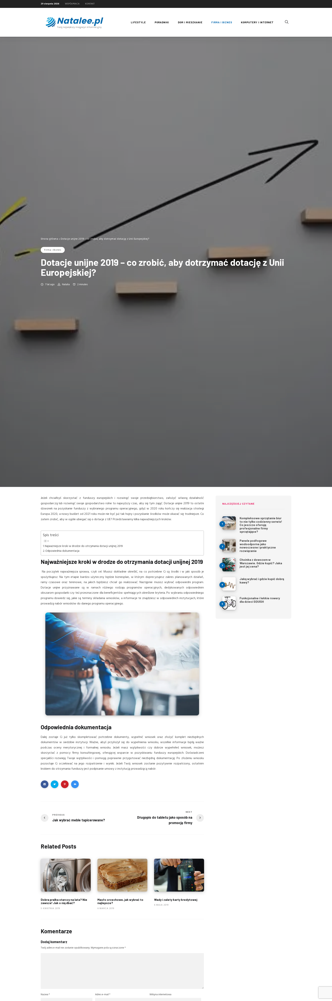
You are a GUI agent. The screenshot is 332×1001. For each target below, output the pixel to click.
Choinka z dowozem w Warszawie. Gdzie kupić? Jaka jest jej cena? (261, 563)
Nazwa (45, 995)
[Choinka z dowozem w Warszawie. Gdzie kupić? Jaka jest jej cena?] (229, 564)
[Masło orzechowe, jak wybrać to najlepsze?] (122, 875)
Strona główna (49, 239)
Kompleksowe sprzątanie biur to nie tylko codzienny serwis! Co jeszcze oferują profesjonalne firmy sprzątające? (261, 524)
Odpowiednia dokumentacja (62, 551)
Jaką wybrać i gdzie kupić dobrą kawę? (262, 580)
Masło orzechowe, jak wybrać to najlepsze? (120, 901)
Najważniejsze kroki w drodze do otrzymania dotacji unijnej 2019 (84, 546)
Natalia (66, 285)
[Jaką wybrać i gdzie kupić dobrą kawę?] (229, 584)
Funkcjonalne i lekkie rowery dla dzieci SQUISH (260, 599)
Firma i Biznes (52, 250)
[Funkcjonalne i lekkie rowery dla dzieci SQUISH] (229, 603)
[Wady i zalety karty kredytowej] (179, 875)
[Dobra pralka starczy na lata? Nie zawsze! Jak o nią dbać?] (66, 875)
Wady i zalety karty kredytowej (175, 899)
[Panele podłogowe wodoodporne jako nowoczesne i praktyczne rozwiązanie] (229, 545)
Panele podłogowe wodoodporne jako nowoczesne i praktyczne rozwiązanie (258, 546)
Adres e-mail (102, 995)
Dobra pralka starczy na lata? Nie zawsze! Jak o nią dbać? (64, 901)
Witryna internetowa (160, 995)
